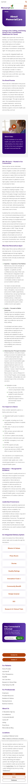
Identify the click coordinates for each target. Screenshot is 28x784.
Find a (6, 669)
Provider (8, 695)
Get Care (6, 679)
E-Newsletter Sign (8, 712)
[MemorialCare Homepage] (7, 7)
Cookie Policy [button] (9, 766)
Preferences (14, 780)
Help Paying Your (8, 685)
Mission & (14, 548)
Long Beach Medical (10, 736)
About (5, 708)
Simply (14, 594)
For (6, 665)
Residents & (8, 698)
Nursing (7, 701)
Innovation (13, 579)
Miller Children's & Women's (13, 738)
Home (6, 11)
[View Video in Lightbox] (14, 126)
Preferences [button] (6, 770)
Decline (14, 777)
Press (14, 556)
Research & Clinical (14, 609)
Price (7, 674)
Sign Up (20, 638)
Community (14, 586)
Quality (14, 571)
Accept (14, 774)
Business (7, 703)
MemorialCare (7, 728)
